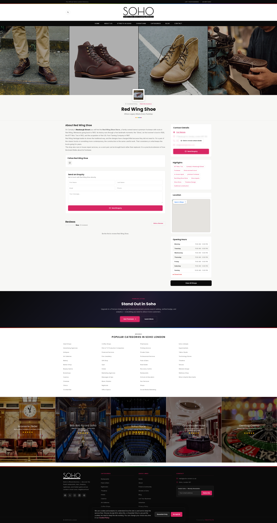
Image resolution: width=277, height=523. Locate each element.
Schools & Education (147, 377)
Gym (103, 364)
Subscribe (206, 493)
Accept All (176, 514)
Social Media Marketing (148, 389)
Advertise (142, 502)
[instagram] (70, 163)
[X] (70, 495)
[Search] (68, 12)
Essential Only (162, 514)
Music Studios (106, 381)
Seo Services (144, 381)
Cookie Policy (104, 518)
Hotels (104, 369)
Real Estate (144, 364)
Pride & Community (145, 487)
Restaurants (144, 373)
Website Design (184, 369)
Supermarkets (183, 348)
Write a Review (158, 223)
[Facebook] (65, 495)
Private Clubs (144, 352)
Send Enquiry (117, 208)
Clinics (65, 385)
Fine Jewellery (106, 356)
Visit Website (180, 132)
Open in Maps (179, 202)
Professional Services (147, 356)
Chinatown (141, 23)
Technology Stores (185, 356)
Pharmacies (144, 344)
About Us (108, 23)
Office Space (106, 389)
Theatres (182, 360)
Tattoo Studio (183, 352)
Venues (181, 364)
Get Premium (128, 319)
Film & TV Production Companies (113, 348)
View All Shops (191, 283)
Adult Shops (67, 344)
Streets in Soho (124, 23)
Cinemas (66, 381)
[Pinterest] (84, 495)
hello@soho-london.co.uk (187, 478)
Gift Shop (105, 360)
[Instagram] (75, 495)
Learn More (149, 319)
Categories (156, 23)
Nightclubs (104, 487)
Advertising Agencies (70, 348)
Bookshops (67, 373)
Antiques (66, 352)
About (141, 483)
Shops (142, 385)
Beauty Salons (68, 369)
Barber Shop (67, 364)
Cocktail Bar (67, 389)
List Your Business (192, 1)
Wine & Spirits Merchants (187, 377)
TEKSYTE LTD (209, 520)
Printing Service (145, 348)
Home (97, 23)
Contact (178, 23)
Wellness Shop (184, 373)
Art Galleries (67, 356)
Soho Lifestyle (183, 344)
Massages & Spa (107, 377)
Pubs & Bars (144, 360)
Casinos (66, 377)
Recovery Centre (146, 369)
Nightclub (105, 385)
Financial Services (108, 352)
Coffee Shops (106, 344)
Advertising (206, 1)
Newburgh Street (83, 130)
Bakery (65, 360)
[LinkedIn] (79, 495)
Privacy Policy (143, 506)
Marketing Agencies (108, 373)
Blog (167, 23)
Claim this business (146, 104)
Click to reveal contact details (192, 140)
